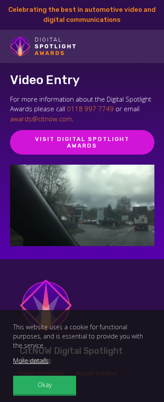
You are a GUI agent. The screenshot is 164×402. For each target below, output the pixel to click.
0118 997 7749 (90, 108)
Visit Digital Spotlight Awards (82, 142)
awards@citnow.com (41, 118)
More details (31, 360)
